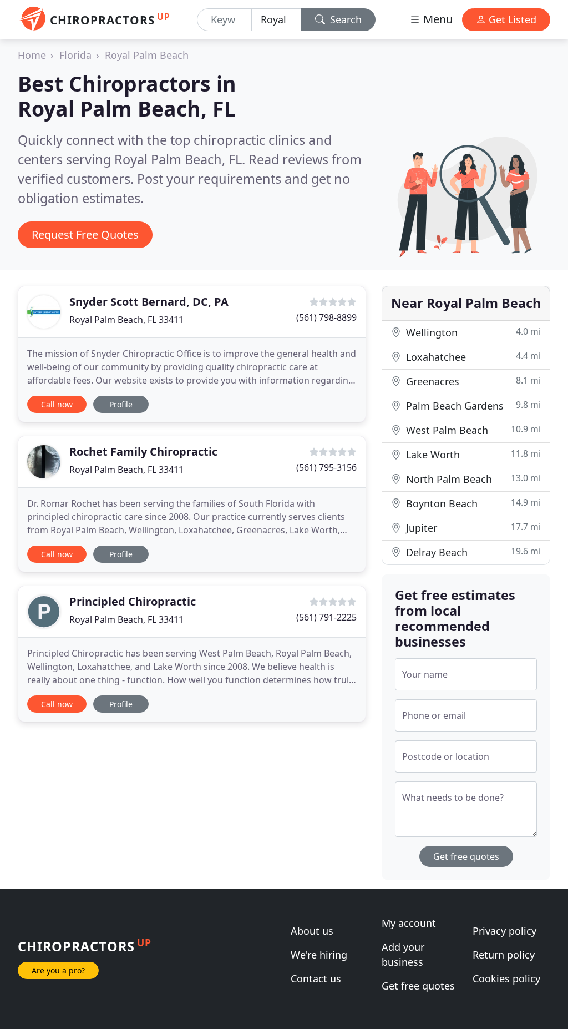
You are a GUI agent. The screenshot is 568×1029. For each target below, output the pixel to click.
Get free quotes (466, 856)
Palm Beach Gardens (472, 405)
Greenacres (472, 381)
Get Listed (511, 19)
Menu (436, 19)
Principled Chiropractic (132, 601)
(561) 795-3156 (326, 467)
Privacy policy (504, 930)
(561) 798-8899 (326, 317)
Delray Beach (472, 552)
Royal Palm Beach (147, 55)
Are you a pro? (58, 970)
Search (344, 19)
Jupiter (472, 527)
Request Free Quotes (85, 234)
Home (32, 55)
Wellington (472, 332)
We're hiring (319, 954)
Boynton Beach (472, 503)
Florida (75, 55)
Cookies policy (506, 978)
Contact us (316, 978)
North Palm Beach (472, 479)
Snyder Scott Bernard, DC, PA (149, 301)
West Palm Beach (472, 430)
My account (409, 923)
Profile (121, 404)
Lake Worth (472, 454)
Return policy (504, 954)
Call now (57, 404)
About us (312, 930)
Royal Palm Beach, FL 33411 (126, 320)
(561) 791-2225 (326, 617)
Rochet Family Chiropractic (143, 451)
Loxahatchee (472, 357)
